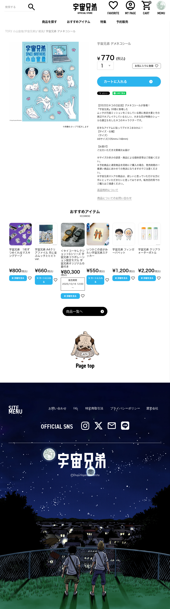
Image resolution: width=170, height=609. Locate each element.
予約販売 (122, 21)
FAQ (75, 408)
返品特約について (107, 190)
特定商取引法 (94, 408)
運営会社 (152, 408)
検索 (31, 7)
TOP (8, 31)
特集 (103, 21)
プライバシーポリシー (125, 408)
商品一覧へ (74, 311)
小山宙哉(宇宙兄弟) (24, 31)
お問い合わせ (57, 408)
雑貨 (41, 31)
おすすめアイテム (78, 21)
